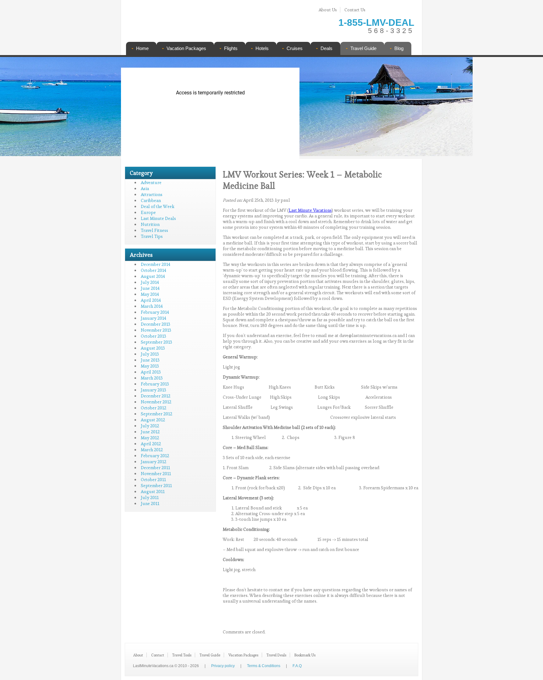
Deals (326, 48)
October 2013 (153, 336)
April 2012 (151, 444)
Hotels (262, 48)
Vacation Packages (186, 48)
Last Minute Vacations (310, 210)
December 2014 (155, 264)
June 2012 (150, 432)
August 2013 (153, 348)
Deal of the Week (157, 206)
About (138, 655)
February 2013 (155, 384)
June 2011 (150, 503)
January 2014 (153, 318)
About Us (328, 10)
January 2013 (153, 390)
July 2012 (150, 426)
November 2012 (156, 402)
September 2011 (156, 485)
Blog (398, 48)
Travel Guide (363, 48)
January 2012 (153, 461)
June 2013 (150, 360)
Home (142, 48)
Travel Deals (276, 655)
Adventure (151, 182)
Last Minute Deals (158, 218)
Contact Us (354, 10)
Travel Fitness (154, 230)
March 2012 (152, 449)
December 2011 (155, 467)
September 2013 (156, 342)
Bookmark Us (304, 655)
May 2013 (150, 366)
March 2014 (152, 306)
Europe (148, 212)
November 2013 (156, 330)
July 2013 (150, 354)
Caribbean (151, 200)
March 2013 (152, 378)
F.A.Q (297, 666)
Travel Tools (181, 655)
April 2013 (151, 372)
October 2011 (153, 479)
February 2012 (155, 455)
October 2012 (153, 408)
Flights (231, 48)
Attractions (151, 194)
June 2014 (150, 288)
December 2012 (155, 396)
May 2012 (150, 438)
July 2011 (150, 497)
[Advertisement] (359, 109)
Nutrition (150, 224)
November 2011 (156, 473)
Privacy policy (223, 666)
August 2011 (153, 491)
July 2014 (150, 282)
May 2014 (150, 294)
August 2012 (153, 420)
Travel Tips (152, 236)
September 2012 (156, 414)
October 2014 (153, 270)
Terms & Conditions (263, 666)
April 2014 (151, 300)
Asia (145, 188)
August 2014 (153, 276)
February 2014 (155, 312)
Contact (157, 655)
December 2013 (155, 324)
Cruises (295, 48)
